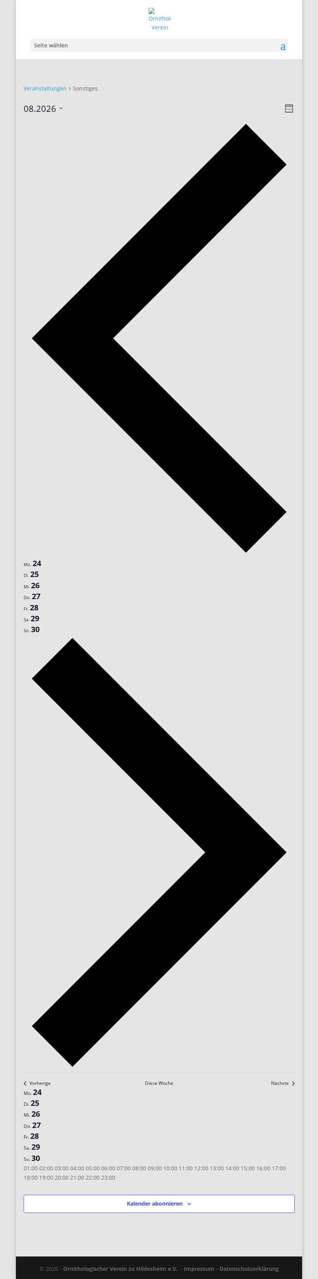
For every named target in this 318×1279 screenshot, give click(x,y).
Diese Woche (159, 1083)
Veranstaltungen (45, 88)
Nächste (280, 1083)
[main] (159, 657)
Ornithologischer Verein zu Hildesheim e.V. (120, 1268)
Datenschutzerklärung (249, 1268)
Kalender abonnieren (155, 1203)
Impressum (199, 1268)
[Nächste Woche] (159, 1067)
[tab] (32, 563)
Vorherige (40, 1083)
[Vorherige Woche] (159, 553)
